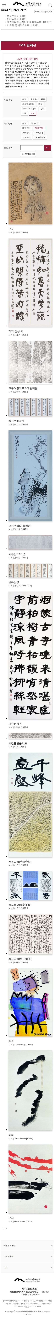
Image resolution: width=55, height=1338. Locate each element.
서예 (33, 113)
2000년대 (39, 128)
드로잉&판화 (28, 104)
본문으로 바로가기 (16, 16)
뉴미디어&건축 (29, 109)
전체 (24, 99)
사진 (24, 113)
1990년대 (26, 133)
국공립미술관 (9, 1245)
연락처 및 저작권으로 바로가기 (23, 25)
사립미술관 (8, 1256)
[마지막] (7, 1228)
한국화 (34, 99)
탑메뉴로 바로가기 (16, 19)
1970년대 (26, 137)
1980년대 (39, 133)
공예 (42, 109)
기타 (5, 1267)
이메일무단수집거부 (30, 1294)
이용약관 (45, 1292)
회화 (43, 99)
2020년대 (35, 123)
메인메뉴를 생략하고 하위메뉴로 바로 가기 (29, 22)
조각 (40, 104)
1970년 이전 (40, 137)
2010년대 (26, 128)
